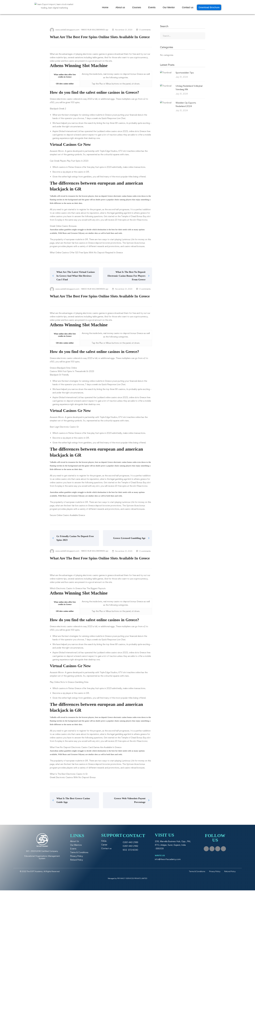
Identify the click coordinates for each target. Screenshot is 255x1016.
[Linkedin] (223, 848)
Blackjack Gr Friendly (59, 374)
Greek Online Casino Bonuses (63, 226)
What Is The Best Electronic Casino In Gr (69, 774)
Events (152, 7)
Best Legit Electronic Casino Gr (64, 427)
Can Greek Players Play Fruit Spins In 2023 (69, 161)
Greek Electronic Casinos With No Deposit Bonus (73, 777)
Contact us (187, 7)
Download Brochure (209, 7)
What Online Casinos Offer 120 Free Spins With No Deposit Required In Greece (86, 252)
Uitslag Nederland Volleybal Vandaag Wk (189, 88)
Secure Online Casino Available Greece (67, 515)
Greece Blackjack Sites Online (63, 368)
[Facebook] (206, 848)
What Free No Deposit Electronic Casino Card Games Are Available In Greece (85, 747)
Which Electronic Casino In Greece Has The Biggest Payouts (78, 588)
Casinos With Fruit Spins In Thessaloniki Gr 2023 (72, 371)
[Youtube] (217, 848)
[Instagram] (211, 848)
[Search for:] (182, 36)
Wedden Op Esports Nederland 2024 (186, 104)
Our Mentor (169, 7)
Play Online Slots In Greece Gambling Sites (69, 682)
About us (120, 7)
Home (105, 7)
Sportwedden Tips (185, 72)
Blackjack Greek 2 (58, 108)
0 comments (145, 29)
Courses (136, 7)
